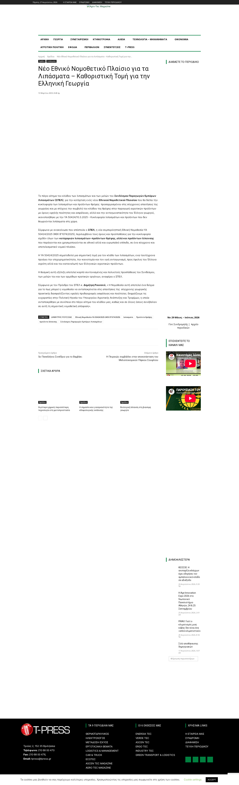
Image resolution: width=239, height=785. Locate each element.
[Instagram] (195, 2)
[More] (98, 101)
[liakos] (183, 528)
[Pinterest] (83, 101)
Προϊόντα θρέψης (144, 317)
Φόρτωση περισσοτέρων (182, 658)
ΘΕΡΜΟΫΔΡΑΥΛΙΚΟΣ (97, 733)
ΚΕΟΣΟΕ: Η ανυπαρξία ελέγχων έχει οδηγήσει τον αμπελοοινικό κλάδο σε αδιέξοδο (189, 573)
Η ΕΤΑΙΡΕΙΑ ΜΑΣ (194, 733)
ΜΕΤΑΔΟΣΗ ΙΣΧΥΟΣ (97, 742)
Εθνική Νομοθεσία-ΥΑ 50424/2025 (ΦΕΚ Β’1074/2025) (97, 317)
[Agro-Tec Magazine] (119, 20)
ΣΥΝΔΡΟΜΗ (192, 738)
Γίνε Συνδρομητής (178, 324)
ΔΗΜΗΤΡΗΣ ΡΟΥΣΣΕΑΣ (61, 317)
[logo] (185, 671)
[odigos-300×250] (183, 423)
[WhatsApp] (90, 101)
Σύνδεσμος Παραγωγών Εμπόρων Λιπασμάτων (81, 321)
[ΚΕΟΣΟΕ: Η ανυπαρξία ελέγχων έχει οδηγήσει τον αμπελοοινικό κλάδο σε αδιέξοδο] (171, 569)
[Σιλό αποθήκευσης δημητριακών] (171, 645)
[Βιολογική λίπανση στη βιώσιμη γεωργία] (139, 390)
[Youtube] (204, 2)
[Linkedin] (200, 2)
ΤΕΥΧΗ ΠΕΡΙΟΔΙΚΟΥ (196, 746)
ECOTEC (91, 759)
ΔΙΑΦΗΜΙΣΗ (192, 742)
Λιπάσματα (51, 61)
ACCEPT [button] (212, 779)
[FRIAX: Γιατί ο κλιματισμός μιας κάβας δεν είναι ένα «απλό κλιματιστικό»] (171, 623)
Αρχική (41, 56)
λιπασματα (128, 317)
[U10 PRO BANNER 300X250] (183, 458)
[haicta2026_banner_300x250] (185, 687)
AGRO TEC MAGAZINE (98, 767)
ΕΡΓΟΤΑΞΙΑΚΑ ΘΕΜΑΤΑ (99, 746)
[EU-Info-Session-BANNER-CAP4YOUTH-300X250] (183, 493)
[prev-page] (40, 418)
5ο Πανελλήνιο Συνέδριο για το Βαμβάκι (60, 356)
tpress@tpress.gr (41, 758)
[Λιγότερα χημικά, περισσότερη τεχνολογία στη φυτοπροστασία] (57, 390)
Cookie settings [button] (193, 779)
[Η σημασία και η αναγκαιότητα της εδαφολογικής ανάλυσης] (98, 390)
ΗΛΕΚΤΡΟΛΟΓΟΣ (95, 738)
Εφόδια (50, 56)
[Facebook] (191, 2)
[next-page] (45, 418)
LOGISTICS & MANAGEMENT (102, 750)
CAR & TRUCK (94, 755)
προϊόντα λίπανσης (48, 321)
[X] (76, 101)
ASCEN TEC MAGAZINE (99, 763)
